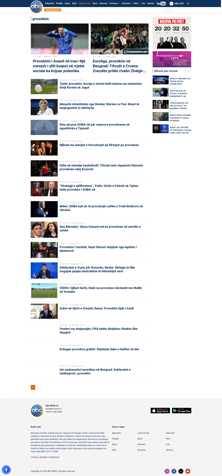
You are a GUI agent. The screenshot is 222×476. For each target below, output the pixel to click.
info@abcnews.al (53, 408)
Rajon (67, 3)
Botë (74, 3)
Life (143, 3)
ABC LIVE (179, 4)
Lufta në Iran (84, 3)
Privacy (35, 457)
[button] (6, 469)
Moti (136, 3)
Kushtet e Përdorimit (49, 457)
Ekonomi (104, 3)
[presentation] (186, 71)
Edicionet (126, 3)
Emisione (114, 3)
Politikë (59, 3)
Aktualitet (49, 3)
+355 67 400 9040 (53, 411)
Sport (95, 3)
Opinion (150, 3)
